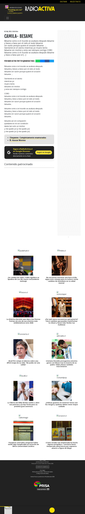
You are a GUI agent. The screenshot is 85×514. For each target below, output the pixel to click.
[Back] (41, 510)
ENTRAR (63, 1)
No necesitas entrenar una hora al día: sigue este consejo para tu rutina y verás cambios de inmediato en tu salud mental (61, 280)
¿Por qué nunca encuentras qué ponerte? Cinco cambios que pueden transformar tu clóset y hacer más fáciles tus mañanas (61, 322)
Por (19, 61)
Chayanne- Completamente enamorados (28, 137)
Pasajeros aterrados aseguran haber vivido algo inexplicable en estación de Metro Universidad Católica (23, 444)
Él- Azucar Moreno (18, 140)
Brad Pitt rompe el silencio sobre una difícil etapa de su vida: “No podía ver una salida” (23, 363)
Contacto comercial (42, 467)
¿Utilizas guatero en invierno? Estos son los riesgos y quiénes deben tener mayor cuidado (61, 404)
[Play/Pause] (52, 510)
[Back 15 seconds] (46, 510)
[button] (5, 506)
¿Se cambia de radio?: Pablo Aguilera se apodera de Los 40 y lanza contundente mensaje (23, 279)
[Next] (62, 510)
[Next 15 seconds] (57, 510)
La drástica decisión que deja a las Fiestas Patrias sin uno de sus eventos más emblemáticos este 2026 (23, 321)
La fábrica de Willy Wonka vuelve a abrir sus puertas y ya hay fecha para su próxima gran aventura (23, 404)
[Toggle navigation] (7, 18)
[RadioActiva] (40, 9)
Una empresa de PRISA (42, 484)
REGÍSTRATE (75, 1)
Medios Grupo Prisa (42, 489)
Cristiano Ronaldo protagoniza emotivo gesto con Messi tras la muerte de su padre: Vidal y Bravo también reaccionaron (61, 363)
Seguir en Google (43, 152)
